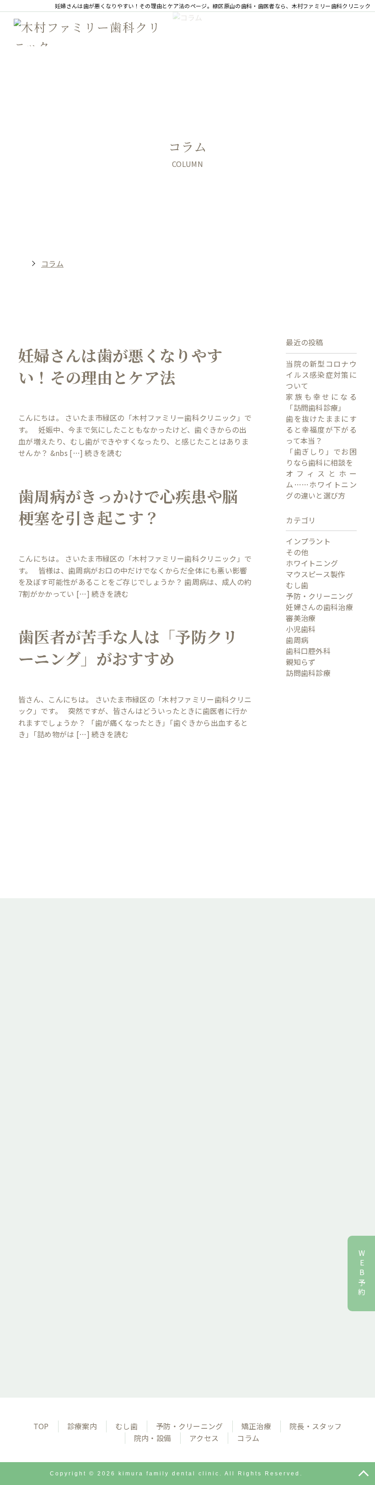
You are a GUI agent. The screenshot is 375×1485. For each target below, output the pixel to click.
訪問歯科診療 (308, 672)
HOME (18, 263)
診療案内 (82, 1426)
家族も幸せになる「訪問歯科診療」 (321, 402)
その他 (297, 552)
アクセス (204, 1437)
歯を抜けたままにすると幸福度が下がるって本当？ (321, 429)
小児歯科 (301, 628)
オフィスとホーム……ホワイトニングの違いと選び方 (321, 484)
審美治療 (301, 617)
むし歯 (297, 584)
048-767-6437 (198, 1174)
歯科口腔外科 (308, 650)
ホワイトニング (312, 563)
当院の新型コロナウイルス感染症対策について (321, 374)
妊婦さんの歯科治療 (319, 606)
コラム (248, 1437)
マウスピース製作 (315, 573)
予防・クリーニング (319, 595)
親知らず (301, 661)
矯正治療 (256, 1426)
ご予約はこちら (187, 1297)
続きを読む (103, 452)
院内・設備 (152, 1437)
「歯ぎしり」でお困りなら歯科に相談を (321, 457)
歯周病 (297, 639)
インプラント (308, 541)
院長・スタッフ (315, 1426)
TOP (41, 1426)
